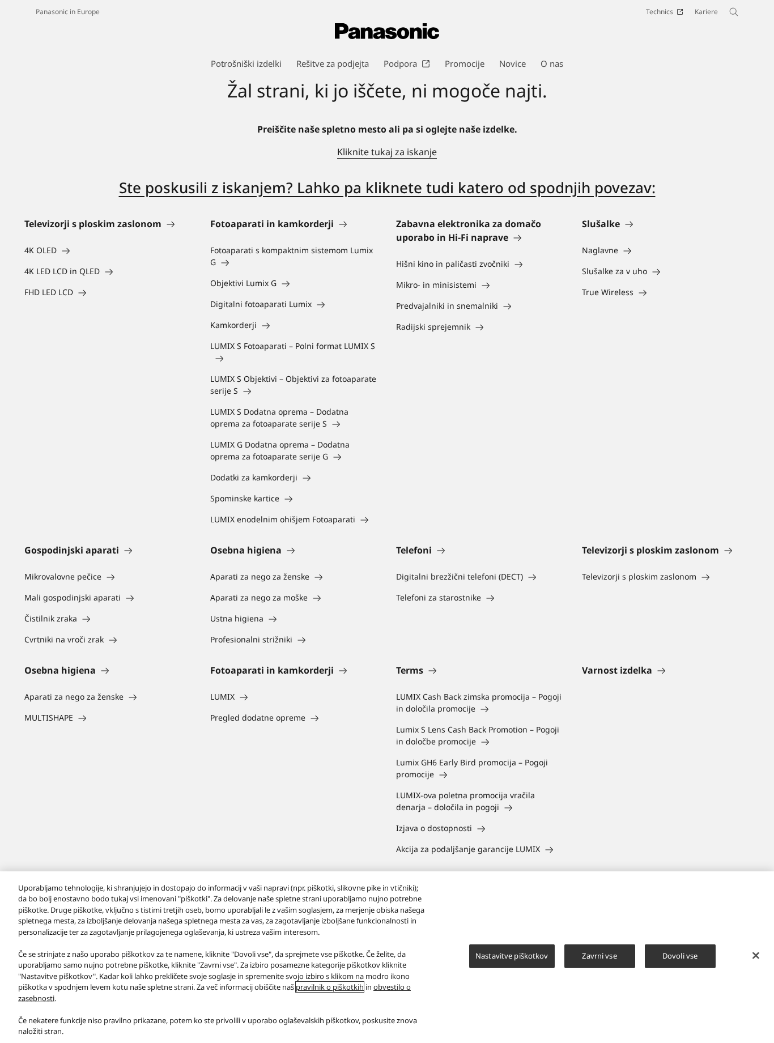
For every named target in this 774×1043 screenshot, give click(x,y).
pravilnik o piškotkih (330, 987)
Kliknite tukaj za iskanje (387, 152)
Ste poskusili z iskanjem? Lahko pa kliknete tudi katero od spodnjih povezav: (387, 187)
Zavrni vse (599, 956)
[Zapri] (755, 955)
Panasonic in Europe (68, 11)
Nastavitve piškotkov (511, 956)
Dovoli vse (680, 956)
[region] (387, 957)
